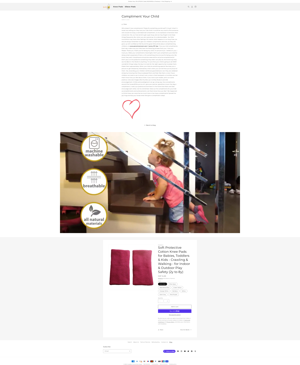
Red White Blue (164, 287)
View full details (185, 329)
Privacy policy (155, 364)
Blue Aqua (172, 284)
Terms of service (164, 364)
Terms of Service (145, 342)
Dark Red (162, 284)
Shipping (160, 278)
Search (130, 342)
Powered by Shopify (137, 364)
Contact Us (164, 342)
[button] (188, 6)
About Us (136, 342)
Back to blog (151, 125)
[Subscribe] (129, 351)
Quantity (160, 298)
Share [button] (125, 24)
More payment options (175, 314)
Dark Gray (163, 294)
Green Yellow (177, 287)
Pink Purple (173, 294)
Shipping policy (172, 364)
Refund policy (156, 342)
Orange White (164, 291)
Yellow (184, 291)
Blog (170, 342)
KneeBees (129, 364)
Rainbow (175, 291)
